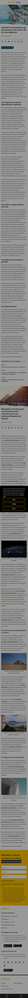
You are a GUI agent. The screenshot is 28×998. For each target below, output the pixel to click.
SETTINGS (14, 504)
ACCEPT (14, 499)
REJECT (14, 508)
